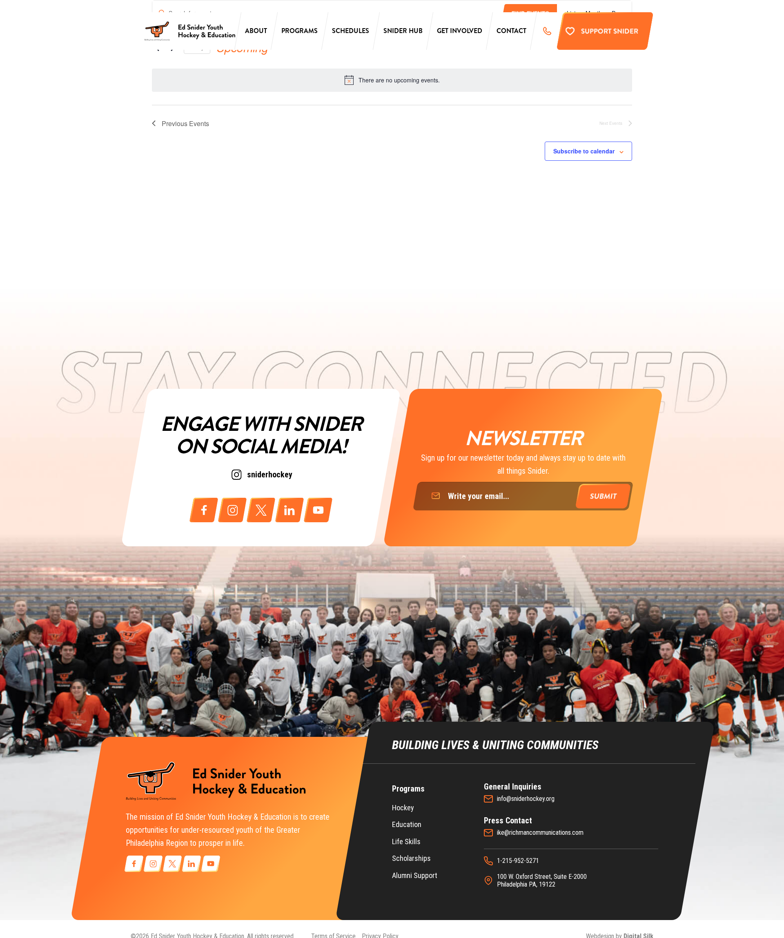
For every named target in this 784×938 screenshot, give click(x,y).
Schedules (350, 30)
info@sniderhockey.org (526, 799)
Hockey (403, 807)
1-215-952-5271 (518, 861)
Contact (511, 30)
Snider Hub (403, 30)
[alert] (392, 80)
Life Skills (406, 841)
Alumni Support (414, 875)
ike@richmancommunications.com (540, 832)
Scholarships (411, 858)
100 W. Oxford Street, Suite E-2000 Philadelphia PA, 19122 (542, 880)
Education (406, 824)
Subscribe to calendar (584, 151)
